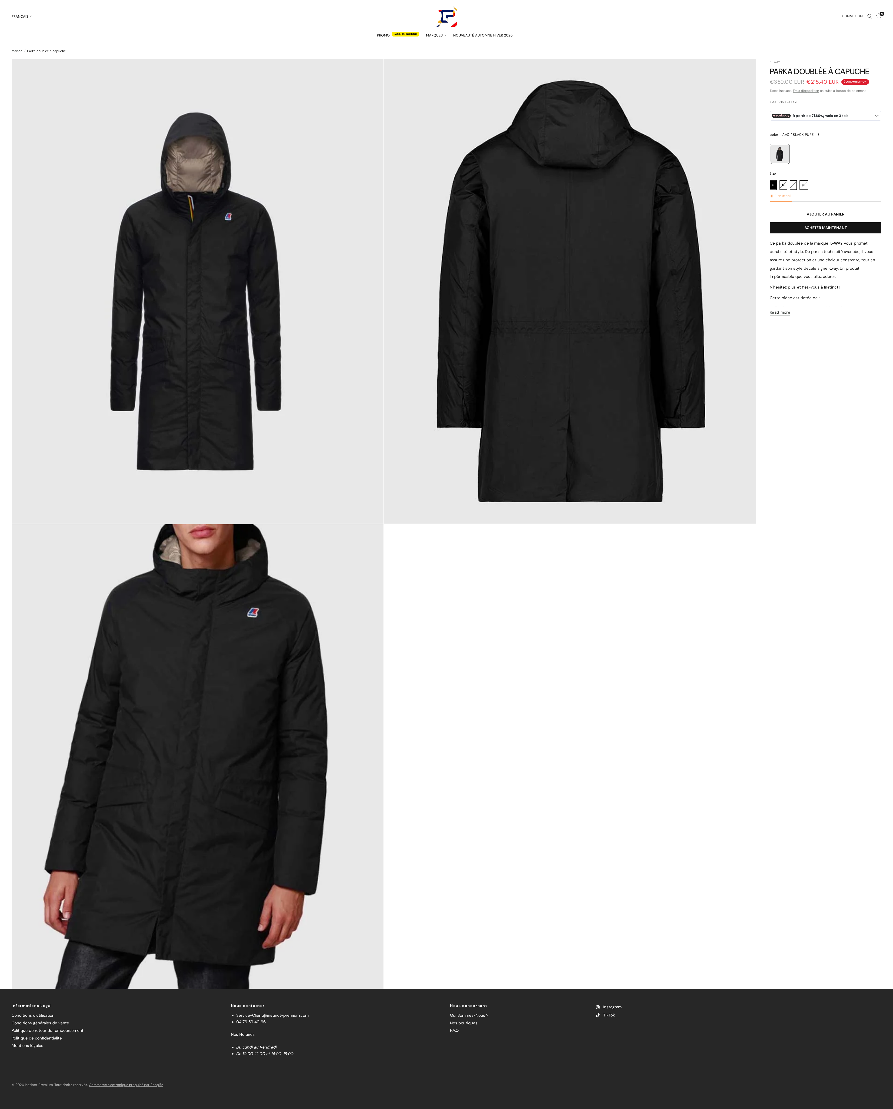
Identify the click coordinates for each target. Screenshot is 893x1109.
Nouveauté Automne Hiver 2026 (483, 35)
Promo (383, 35)
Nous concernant (468, 1006)
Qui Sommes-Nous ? (469, 1015)
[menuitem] (398, 35)
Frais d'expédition (806, 91)
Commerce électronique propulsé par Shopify (126, 1084)
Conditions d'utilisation (33, 1015)
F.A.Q (454, 1030)
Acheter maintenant (825, 227)
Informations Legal (32, 1006)
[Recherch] (869, 16)
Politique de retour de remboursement (47, 1030)
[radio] (780, 154)
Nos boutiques (463, 1023)
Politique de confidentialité (37, 1038)
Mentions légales (27, 1045)
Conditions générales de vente (40, 1023)
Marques (434, 35)
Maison (17, 51)
